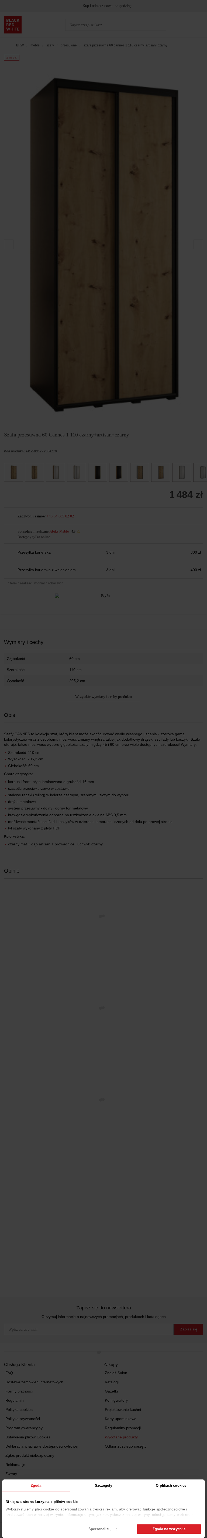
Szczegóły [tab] (103, 1485)
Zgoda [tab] (36, 1485)
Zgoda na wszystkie (169, 1529)
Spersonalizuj (100, 1529)
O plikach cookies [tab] (171, 1485)
